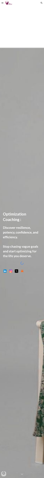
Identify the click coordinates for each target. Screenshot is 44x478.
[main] (22, 217)
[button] (2, 3)
